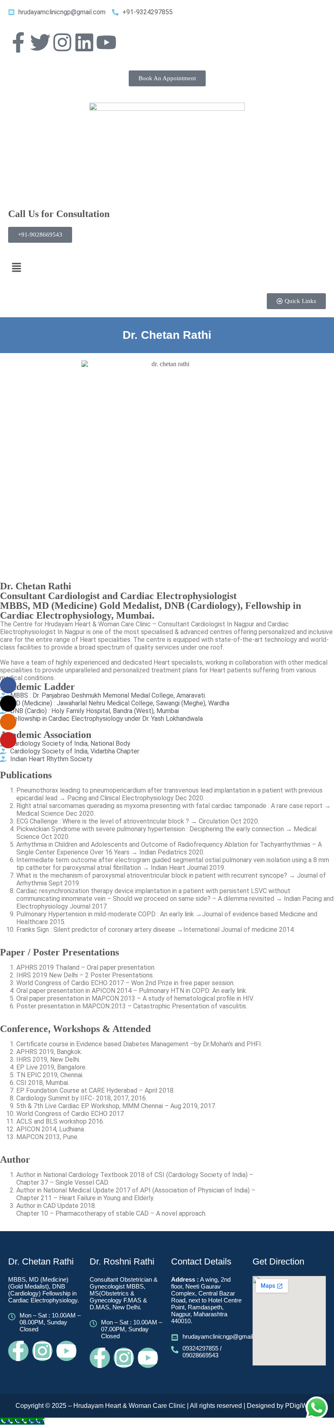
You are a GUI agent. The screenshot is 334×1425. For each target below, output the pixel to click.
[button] (167, 268)
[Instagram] (62, 42)
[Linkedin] (84, 42)
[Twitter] (40, 42)
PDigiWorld (302, 1405)
